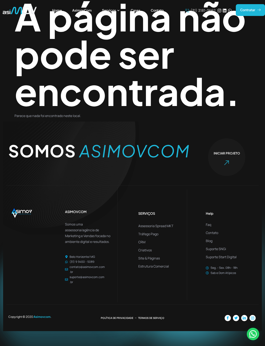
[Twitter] (236, 318)
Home (57, 10)
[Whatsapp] (230, 10)
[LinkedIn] (244, 318)
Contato (157, 10)
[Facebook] (228, 318)
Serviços (109, 10)
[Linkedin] (225, 10)
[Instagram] (219, 10)
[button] (253, 334)
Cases (135, 10)
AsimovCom (82, 10)
